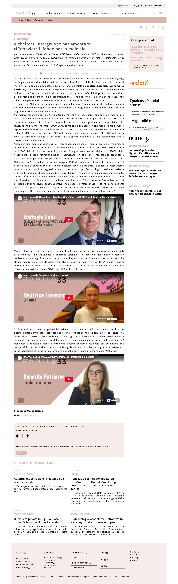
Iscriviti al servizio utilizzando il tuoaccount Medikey (144, 58)
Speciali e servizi (128, 13)
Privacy (133, 560)
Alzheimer (52, 20)
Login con (121, 6)
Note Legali (135, 557)
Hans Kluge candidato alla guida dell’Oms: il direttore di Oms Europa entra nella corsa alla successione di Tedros (94, 484)
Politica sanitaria (55, 13)
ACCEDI (148, 6)
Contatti (133, 555)
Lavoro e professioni (102, 13)
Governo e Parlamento (35, 20)
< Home (20, 20)
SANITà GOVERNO (27, 415)
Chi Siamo (134, 552)
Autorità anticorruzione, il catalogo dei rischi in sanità (145, 192)
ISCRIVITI (22, 453)
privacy (143, 68)
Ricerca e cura (77, 13)
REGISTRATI (159, 6)
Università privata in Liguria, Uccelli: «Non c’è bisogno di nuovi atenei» (38, 520)
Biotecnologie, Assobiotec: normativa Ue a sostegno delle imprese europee (97, 520)
